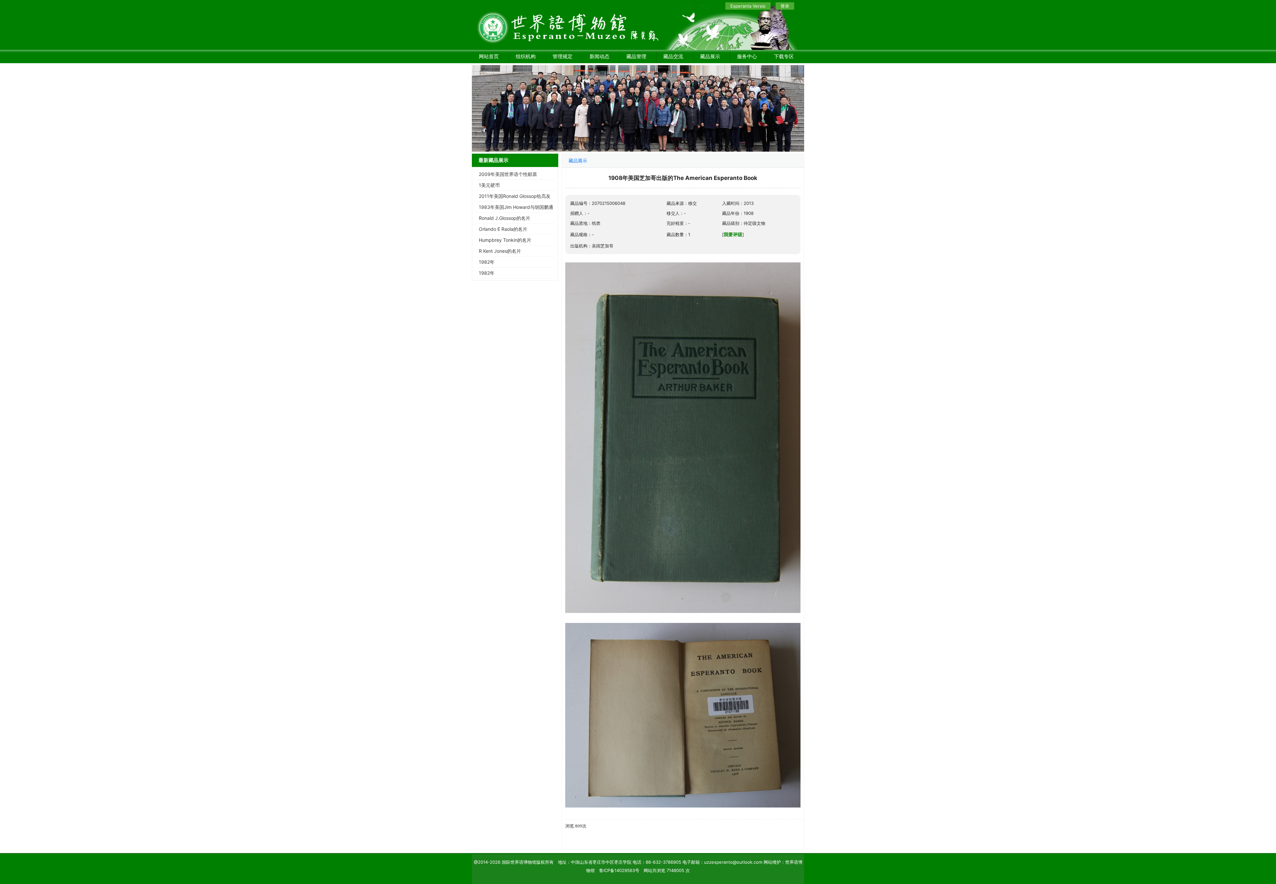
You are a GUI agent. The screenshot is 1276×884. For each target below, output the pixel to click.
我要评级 (733, 234)
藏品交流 (673, 56)
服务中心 (747, 56)
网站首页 (489, 56)
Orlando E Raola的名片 (503, 229)
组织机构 (526, 56)
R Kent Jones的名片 (500, 251)
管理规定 (563, 56)
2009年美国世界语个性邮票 (508, 174)
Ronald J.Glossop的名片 (504, 218)
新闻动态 (599, 56)
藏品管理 (636, 56)
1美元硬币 (489, 185)
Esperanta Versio (748, 6)
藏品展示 (710, 56)
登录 (785, 6)
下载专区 (784, 56)
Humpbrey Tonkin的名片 (505, 240)
